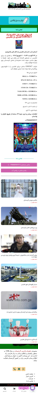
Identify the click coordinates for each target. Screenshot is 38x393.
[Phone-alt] (15, 369)
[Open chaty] (32, 388)
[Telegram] (19, 369)
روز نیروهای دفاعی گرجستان (29, 228)
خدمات (31, 379)
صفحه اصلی (29, 374)
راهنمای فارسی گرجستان (23, 351)
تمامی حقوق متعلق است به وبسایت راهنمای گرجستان (19, 385)
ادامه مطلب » (34, 202)
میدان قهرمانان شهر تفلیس (29, 284)
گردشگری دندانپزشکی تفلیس (28, 340)
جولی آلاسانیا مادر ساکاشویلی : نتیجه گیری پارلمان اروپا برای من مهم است (19, 256)
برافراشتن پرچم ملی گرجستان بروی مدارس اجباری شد (21, 312)
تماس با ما (29, 381)
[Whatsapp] (23, 369)
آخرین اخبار (29, 376)
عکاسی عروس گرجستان (30, 200)
